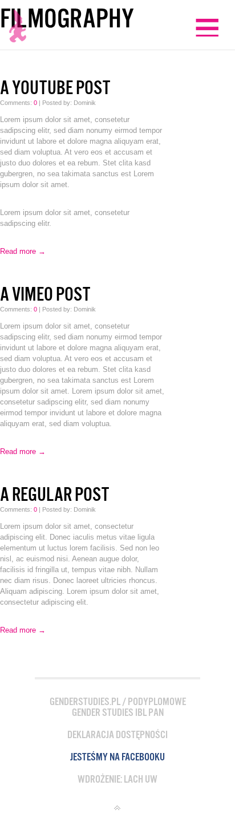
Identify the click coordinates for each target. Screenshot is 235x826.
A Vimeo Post (45, 294)
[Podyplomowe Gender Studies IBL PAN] (17, 28)
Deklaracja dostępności (117, 735)
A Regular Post (54, 494)
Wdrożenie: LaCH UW (117, 779)
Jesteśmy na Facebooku (117, 757)
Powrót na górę (117, 808)
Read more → (23, 251)
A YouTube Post (55, 88)
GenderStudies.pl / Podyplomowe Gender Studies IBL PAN (118, 707)
